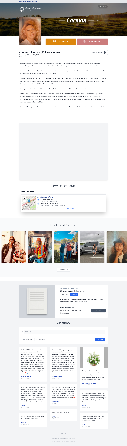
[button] (29, 201)
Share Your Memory (98, 311)
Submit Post (100, 339)
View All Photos (63, 269)
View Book (64, 294)
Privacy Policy (58, 438)
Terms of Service (68, 438)
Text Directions (70, 208)
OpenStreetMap (65, 441)
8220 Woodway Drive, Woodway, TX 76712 (53, 205)
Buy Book (74, 294)
